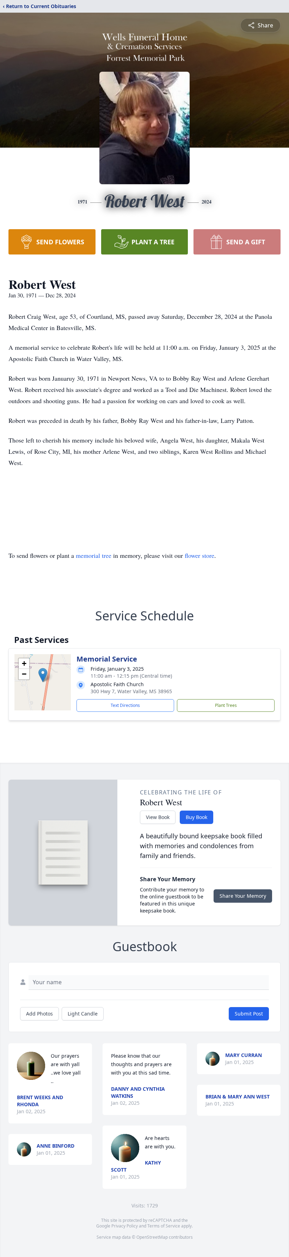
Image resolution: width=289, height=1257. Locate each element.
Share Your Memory (243, 895)
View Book (158, 817)
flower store (199, 555)
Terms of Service (163, 1226)
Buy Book (196, 817)
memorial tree (93, 555)
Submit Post (249, 1013)
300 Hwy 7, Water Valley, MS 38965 (131, 691)
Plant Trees (226, 705)
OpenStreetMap (152, 1237)
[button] (42, 675)
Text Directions (125, 705)
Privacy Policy (124, 1226)
